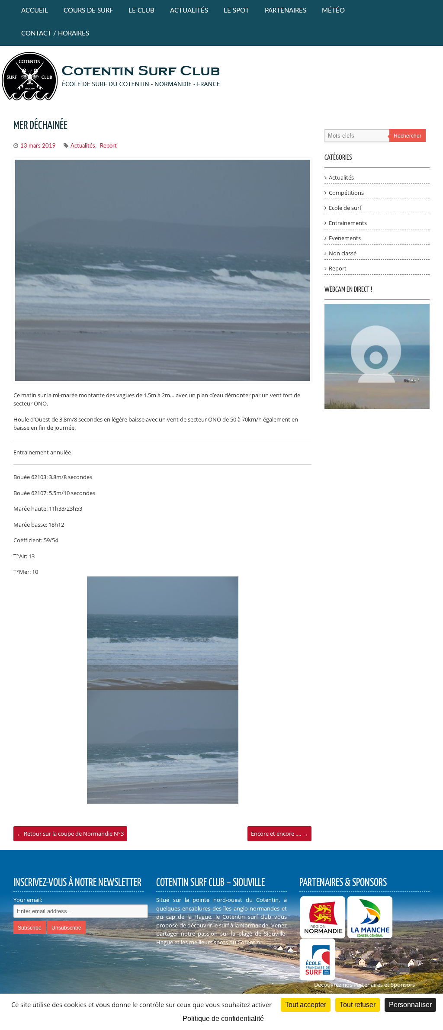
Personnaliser (410, 1004)
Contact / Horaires (55, 33)
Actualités (189, 10)
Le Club (141, 10)
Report (108, 146)
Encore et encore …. (279, 833)
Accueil (34, 10)
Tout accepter (305, 1004)
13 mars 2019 (38, 146)
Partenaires (285, 10)
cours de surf (88, 10)
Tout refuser (358, 1004)
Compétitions (346, 192)
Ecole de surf (345, 208)
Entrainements (348, 223)
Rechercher (407, 136)
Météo (333, 10)
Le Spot (236, 10)
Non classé (342, 253)
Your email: (27, 900)
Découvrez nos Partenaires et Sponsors (364, 984)
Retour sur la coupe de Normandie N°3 (70, 833)
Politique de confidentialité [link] (223, 1018)
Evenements (345, 238)
